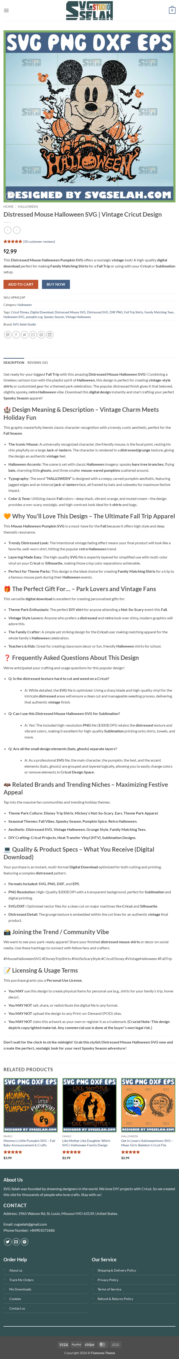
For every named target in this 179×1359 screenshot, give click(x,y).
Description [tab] (13, 362)
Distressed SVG (97, 312)
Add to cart (21, 284)
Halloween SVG (13, 317)
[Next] (175, 1123)
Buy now (56, 284)
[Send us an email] (16, 1242)
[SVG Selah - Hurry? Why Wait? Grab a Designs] (89, 10)
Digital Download (41, 312)
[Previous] (3, 1123)
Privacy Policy (108, 1280)
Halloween (28, 206)
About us (15, 1270)
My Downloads (20, 1289)
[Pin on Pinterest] (41, 335)
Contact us (17, 1308)
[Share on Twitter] (24, 335)
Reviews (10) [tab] (38, 362)
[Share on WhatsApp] (8, 335)
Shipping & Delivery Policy (117, 1270)
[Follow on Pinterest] (24, 1242)
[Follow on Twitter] (8, 1242)
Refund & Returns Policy (115, 1299)
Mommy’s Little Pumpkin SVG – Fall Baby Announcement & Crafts (29, 1143)
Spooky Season (54, 317)
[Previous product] (16, 230)
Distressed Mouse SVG (70, 312)
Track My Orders (21, 1280)
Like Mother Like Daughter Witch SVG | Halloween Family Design (86, 1143)
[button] (6, 10)
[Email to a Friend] (33, 335)
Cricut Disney (20, 312)
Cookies (15, 1299)
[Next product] (7, 230)
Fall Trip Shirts (133, 312)
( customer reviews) (39, 241)
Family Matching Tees (159, 312)
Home (8, 206)
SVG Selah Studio (24, 324)
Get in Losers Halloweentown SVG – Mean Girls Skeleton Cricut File (147, 1143)
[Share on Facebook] (16, 335)
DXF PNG (116, 312)
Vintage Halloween (78, 317)
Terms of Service (109, 1289)
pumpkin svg (34, 317)
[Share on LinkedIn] (50, 335)
